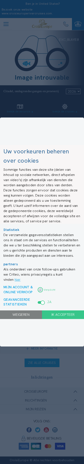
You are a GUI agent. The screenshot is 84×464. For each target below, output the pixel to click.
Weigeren (21, 314)
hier (18, 279)
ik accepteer (63, 314)
